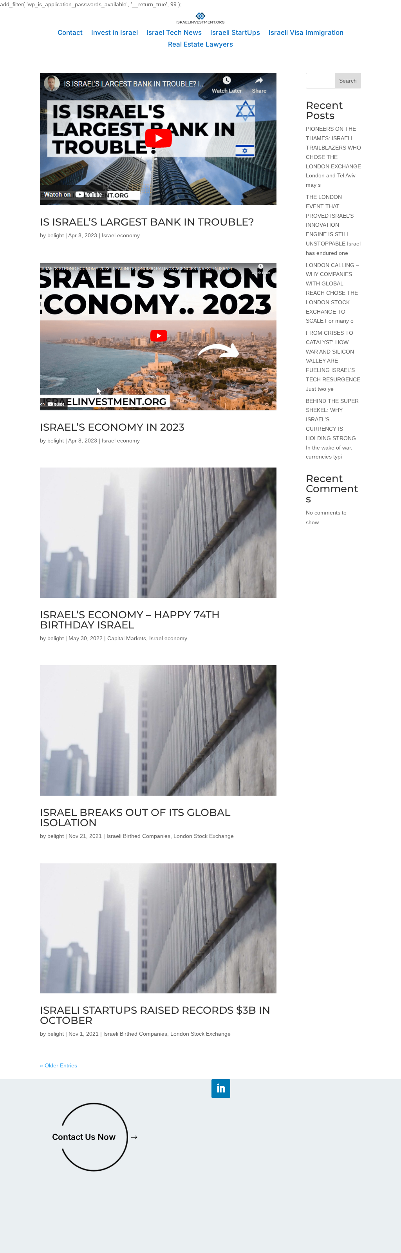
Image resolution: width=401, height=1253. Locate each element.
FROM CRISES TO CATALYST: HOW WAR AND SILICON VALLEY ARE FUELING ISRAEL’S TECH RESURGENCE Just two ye (333, 361)
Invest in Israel (114, 33)
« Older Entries (58, 1065)
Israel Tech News (174, 33)
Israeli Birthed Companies (138, 836)
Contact (70, 33)
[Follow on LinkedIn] (220, 1088)
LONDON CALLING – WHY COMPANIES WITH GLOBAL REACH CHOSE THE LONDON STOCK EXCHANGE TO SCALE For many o (332, 293)
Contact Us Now (84, 1137)
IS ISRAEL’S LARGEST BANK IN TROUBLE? (147, 222)
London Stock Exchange (203, 836)
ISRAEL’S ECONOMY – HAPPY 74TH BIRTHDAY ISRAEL (130, 619)
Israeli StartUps (235, 33)
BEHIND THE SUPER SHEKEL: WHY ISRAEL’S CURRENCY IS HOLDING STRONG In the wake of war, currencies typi (332, 429)
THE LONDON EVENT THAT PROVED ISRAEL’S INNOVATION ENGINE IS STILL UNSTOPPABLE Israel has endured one (333, 225)
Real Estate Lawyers (200, 45)
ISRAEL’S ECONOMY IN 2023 (112, 427)
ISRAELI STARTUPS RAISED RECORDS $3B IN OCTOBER (155, 1015)
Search (348, 81)
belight (55, 235)
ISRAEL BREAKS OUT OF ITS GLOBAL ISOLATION (135, 817)
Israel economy (121, 235)
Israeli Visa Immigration (306, 33)
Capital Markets (126, 638)
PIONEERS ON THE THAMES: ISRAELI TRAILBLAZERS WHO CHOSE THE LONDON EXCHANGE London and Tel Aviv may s (333, 157)
